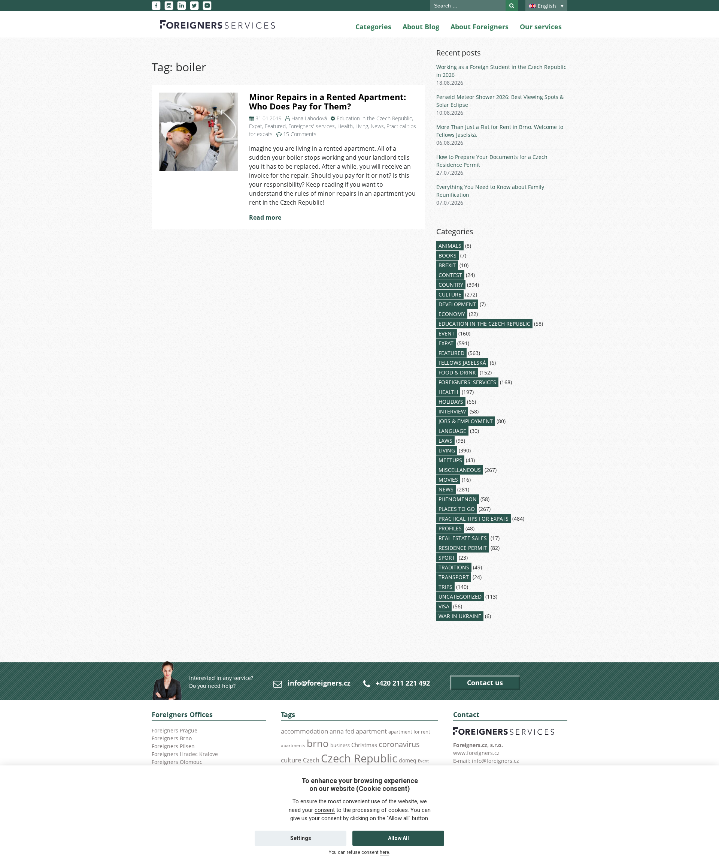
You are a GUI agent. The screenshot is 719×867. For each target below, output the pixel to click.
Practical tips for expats (474, 518)
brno (318, 743)
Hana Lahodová (309, 118)
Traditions (454, 567)
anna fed (342, 731)
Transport (454, 577)
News (377, 126)
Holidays (451, 401)
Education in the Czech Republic (374, 118)
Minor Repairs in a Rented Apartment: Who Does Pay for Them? (327, 101)
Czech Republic (359, 758)
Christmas (364, 745)
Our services (541, 26)
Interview (452, 411)
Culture (450, 294)
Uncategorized (460, 596)
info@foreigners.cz (319, 682)
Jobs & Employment (466, 421)
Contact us (485, 682)
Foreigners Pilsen (173, 746)
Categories (373, 26)
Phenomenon (458, 499)
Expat (255, 126)
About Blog (421, 26)
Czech (311, 760)
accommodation (304, 730)
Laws (445, 440)
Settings (300, 838)
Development (457, 304)
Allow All (398, 838)
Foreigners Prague (174, 730)
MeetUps (450, 460)
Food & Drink (457, 372)
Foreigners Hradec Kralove (185, 754)
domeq (407, 760)
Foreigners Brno (172, 738)
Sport (447, 557)
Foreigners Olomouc (177, 761)
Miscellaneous (460, 469)
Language (452, 430)
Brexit (447, 265)
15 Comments (299, 134)
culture (291, 759)
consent (325, 810)
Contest (450, 275)
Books (447, 255)
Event (447, 333)
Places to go (457, 508)
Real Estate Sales (463, 538)
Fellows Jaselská (462, 362)
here (384, 852)
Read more (265, 217)
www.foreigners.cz (476, 752)
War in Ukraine (460, 616)
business (340, 745)
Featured (275, 126)
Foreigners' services (311, 126)
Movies (448, 479)
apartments (293, 745)
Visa (444, 606)
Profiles (450, 528)
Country (451, 284)
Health (345, 126)
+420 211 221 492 (403, 682)
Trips (445, 586)
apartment (371, 731)
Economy (452, 313)
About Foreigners (479, 26)
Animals (450, 245)
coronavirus (399, 744)
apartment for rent (409, 731)
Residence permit (463, 547)
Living (361, 126)
